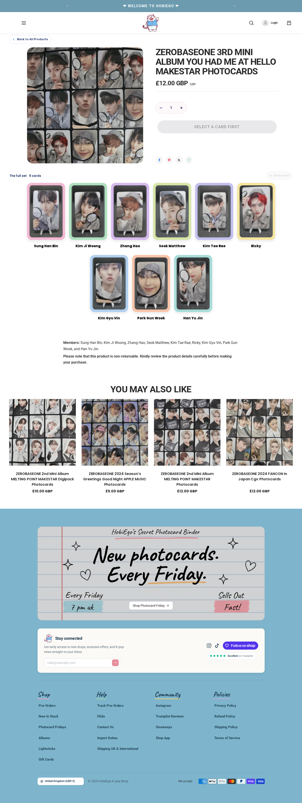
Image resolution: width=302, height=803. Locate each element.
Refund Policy (224, 716)
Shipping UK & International (117, 749)
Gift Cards (46, 759)
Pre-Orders (47, 706)
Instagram (163, 706)
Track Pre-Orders (110, 706)
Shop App (163, 738)
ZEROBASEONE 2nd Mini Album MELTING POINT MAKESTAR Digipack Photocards (42, 479)
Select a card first (217, 126)
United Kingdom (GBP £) (60, 781)
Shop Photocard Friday (149, 605)
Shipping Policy (226, 727)
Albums (44, 738)
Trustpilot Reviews (170, 716)
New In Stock (48, 716)
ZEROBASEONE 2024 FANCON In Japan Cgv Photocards (259, 476)
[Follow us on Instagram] (211, 645)
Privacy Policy (225, 706)
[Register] (115, 662)
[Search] (251, 23)
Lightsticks (47, 749)
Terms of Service (227, 738)
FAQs (101, 716)
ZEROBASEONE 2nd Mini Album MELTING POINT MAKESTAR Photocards (187, 479)
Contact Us (105, 727)
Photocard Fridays (52, 727)
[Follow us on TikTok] (217, 645)
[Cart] (289, 23)
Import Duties (107, 738)
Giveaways (164, 727)
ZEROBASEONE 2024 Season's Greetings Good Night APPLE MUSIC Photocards (114, 479)
